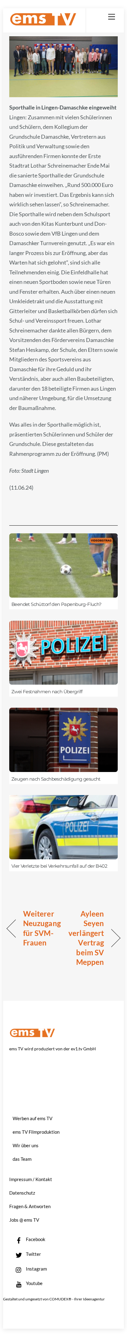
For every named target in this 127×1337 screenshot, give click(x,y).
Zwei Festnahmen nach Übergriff (47, 691)
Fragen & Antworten (30, 1206)
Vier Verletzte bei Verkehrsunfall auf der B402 (59, 866)
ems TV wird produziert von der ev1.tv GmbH (52, 1048)
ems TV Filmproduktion (36, 1132)
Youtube (34, 1283)
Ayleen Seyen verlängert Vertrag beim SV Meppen (85, 938)
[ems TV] (43, 23)
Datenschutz (22, 1193)
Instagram (36, 1268)
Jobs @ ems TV (24, 1220)
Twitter (33, 1254)
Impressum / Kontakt (30, 1179)
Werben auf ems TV (32, 1118)
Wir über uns (26, 1145)
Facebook (35, 1239)
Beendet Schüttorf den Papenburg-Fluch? (56, 604)
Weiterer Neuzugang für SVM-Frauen (42, 928)
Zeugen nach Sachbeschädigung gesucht (55, 779)
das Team (22, 1159)
